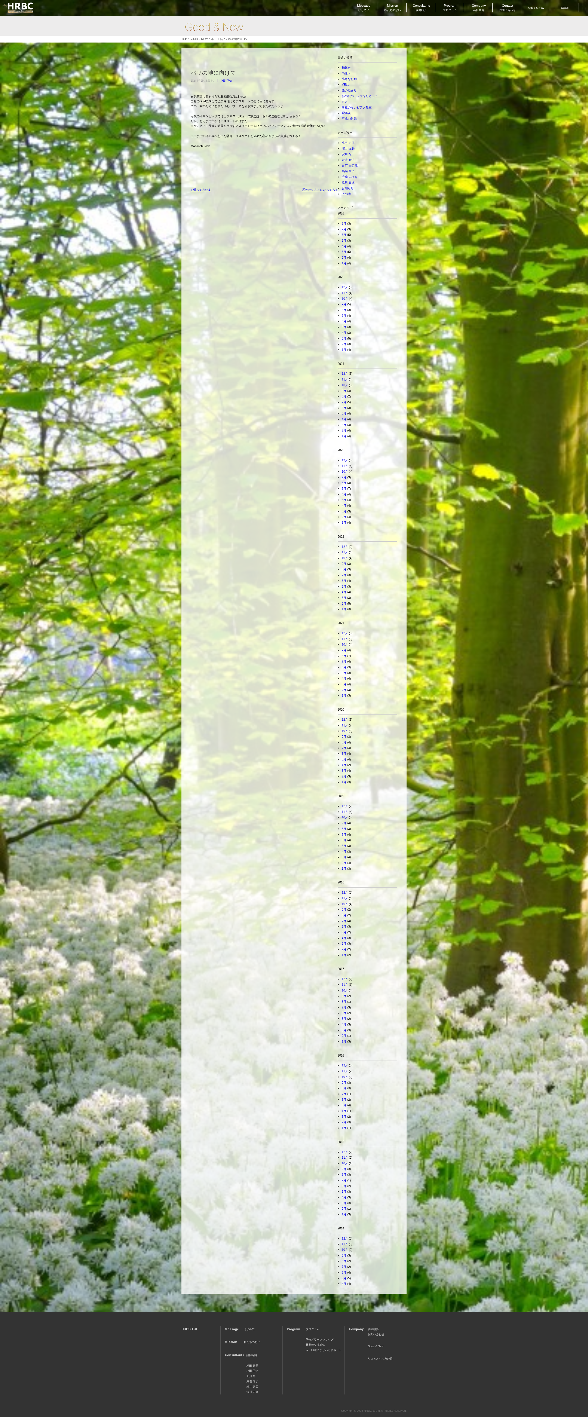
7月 (344, 229)
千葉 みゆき (350, 177)
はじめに (249, 1329)
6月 (344, 235)
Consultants (421, 8)
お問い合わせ (376, 1334)
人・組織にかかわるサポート (324, 1350)
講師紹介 (251, 1355)
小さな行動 (349, 79)
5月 (344, 240)
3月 (344, 252)
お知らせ (348, 188)
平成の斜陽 (349, 118)
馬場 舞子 (348, 171)
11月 (345, 293)
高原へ (346, 73)
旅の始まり (349, 90)
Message (363, 8)
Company (479, 8)
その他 (346, 194)
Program (450, 8)
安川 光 (347, 154)
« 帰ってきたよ (201, 189)
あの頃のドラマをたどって (360, 96)
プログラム (312, 1329)
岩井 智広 (348, 160)
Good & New (214, 27)
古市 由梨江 (350, 165)
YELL (345, 84)
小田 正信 (226, 80)
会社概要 (373, 1329)
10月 (345, 298)
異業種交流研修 (315, 1344)
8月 (344, 223)
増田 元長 (348, 148)
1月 (344, 263)
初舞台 (346, 67)
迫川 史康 (348, 182)
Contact (507, 8)
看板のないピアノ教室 (357, 107)
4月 (344, 246)
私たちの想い (252, 1342)
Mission (392, 8)
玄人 (345, 101)
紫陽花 (346, 113)
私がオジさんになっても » (320, 189)
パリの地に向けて (213, 73)
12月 (345, 287)
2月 (344, 257)
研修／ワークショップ (319, 1339)
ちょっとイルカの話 (380, 1358)
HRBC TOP (189, 1329)
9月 (344, 304)
